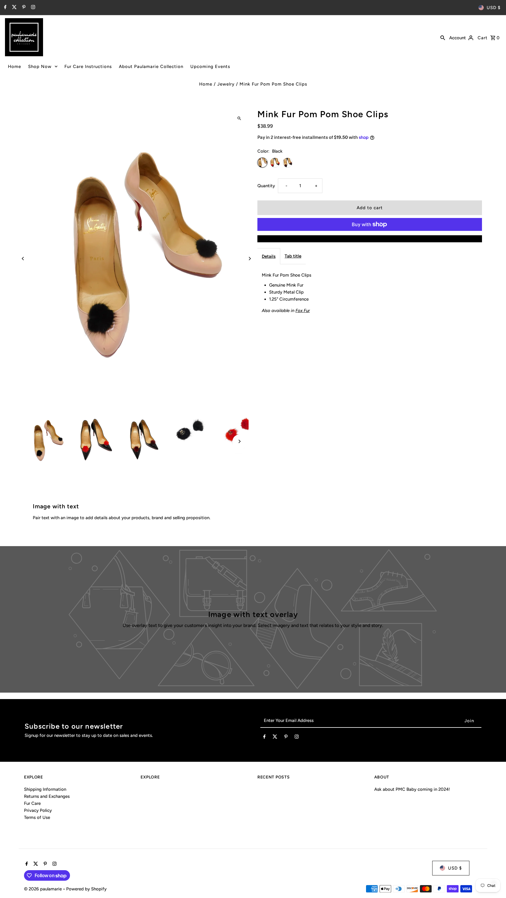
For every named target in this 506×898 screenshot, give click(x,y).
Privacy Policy (38, 810)
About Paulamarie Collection (151, 66)
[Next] (249, 258)
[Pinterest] (23, 7)
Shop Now (40, 66)
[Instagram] (32, 7)
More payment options (369, 238)
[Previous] (23, 258)
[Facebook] (4, 7)
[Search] (443, 37)
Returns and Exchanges (47, 796)
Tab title (293, 256)
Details (269, 256)
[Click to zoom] (239, 118)
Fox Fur (302, 310)
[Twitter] (14, 7)
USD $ (493, 7)
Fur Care (32, 803)
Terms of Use (37, 817)
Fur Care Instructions (88, 66)
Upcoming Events (210, 66)
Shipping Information (45, 789)
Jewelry (226, 84)
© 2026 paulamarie (43, 889)
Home (14, 66)
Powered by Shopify (86, 889)
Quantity (266, 185)
